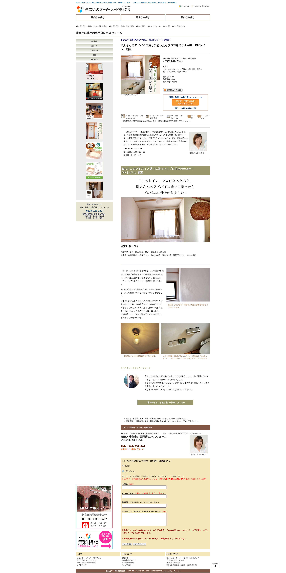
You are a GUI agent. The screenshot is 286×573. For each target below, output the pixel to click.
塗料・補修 (181, 26)
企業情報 (125, 558)
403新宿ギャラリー (128, 560)
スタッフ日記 (126, 565)
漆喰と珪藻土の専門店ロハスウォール (99, 32)
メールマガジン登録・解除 (86, 562)
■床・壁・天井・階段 (83, 26)
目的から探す (188, 17)
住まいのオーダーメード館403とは (89, 558)
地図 (94, 55)
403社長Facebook (128, 562)
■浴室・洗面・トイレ (143, 26)
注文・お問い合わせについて (87, 560)
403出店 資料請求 (173, 562)
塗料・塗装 (130, 26)
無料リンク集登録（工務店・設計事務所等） (182, 565)
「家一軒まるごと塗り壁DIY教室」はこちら (165, 402)
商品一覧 (94, 46)
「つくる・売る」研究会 (175, 560)
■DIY (164, 26)
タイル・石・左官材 (100, 26)
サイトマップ (81, 565)
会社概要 (94, 41)
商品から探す (98, 17)
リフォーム (157, 26)
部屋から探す (143, 17)
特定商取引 (94, 59)
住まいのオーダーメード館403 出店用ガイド (182, 558)
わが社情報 (94, 50)
